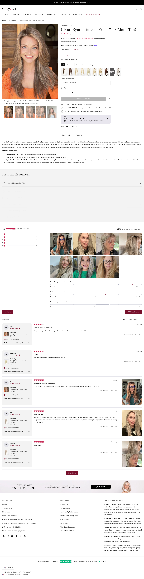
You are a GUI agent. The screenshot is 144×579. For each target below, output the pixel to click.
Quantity (63, 88)
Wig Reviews (64, 523)
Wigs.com (10, 572)
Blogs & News (64, 519)
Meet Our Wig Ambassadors (69, 512)
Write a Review (134, 312)
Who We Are (64, 504)
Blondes (84, 64)
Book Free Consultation (9, 515)
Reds (77, 64)
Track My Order (7, 508)
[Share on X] (70, 126)
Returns (4, 504)
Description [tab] (67, 135)
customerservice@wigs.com (16, 531)
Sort (124, 319)
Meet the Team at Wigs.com (69, 515)
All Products (12, 20)
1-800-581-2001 (15, 527)
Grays (92, 64)
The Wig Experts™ (66, 508)
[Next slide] (57, 112)
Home (4, 20)
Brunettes (70, 64)
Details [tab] (79, 135)
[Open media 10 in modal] (54, 28)
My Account (6, 512)
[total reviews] (101, 34)
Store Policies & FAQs (67, 531)
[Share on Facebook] (67, 126)
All (63, 64)
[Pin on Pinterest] (73, 126)
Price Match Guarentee (67, 527)
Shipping (63, 41)
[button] (132, 9)
